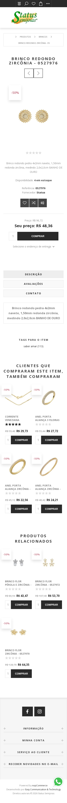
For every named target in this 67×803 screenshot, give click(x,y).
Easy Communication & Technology (43, 789)
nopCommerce (40, 785)
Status (41, 192)
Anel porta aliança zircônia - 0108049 (18, 489)
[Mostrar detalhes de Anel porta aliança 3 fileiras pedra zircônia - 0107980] (48, 397)
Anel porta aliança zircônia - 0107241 (48, 489)
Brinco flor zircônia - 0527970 (17, 652)
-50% (15, 92)
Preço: (28, 220)
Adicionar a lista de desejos (24, 203)
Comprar (37, 236)
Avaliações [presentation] (33, 283)
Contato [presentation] (33, 293)
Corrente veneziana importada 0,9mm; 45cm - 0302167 (17, 422)
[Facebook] (27, 711)
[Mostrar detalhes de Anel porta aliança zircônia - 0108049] (18, 466)
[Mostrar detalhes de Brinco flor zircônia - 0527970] (18, 631)
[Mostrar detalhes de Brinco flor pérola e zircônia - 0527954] (18, 562)
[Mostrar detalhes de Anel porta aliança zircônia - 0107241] (48, 466)
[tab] (33, 274)
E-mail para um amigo (42, 203)
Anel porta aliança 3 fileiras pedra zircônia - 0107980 (47, 422)
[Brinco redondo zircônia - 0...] (29, 73)
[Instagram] (39, 711)
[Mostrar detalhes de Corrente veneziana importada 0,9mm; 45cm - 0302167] (18, 397)
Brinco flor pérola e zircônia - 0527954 (18, 585)
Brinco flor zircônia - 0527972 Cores (47, 585)
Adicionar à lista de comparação (33, 203)
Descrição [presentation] (33, 274)
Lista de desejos (33, 3)
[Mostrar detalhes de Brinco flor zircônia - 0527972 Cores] (48, 562)
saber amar (30, 346)
